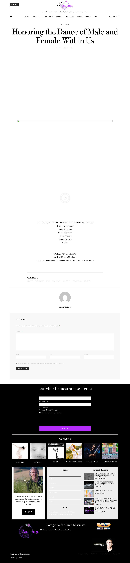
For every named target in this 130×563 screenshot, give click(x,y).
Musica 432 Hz (92, 461)
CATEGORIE (47, 16)
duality (30, 281)
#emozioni (67, 512)
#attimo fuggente (54, 512)
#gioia (73, 512)
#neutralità (68, 514)
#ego (62, 512)
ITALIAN (49, 410)
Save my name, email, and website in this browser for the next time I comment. (41, 363)
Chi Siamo (20, 462)
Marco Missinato (69, 48)
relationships (57, 281)
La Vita (56, 461)
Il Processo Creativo (74, 461)
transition (88, 281)
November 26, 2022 (100, 478)
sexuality (66, 281)
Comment (19, 331)
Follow (112, 16)
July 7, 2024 (98, 504)
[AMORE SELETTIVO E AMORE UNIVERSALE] (89, 493)
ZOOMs (67, 24)
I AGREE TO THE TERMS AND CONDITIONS (51, 413)
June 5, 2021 (59, 48)
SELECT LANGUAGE (44, 407)
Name (18, 354)
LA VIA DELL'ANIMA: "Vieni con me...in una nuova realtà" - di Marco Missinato (105, 508)
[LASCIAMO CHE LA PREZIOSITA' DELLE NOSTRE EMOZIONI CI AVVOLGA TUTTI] (89, 476)
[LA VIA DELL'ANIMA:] (89, 510)
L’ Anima (50, 530)
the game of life (77, 281)
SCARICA (88, 16)
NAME (41, 395)
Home (26, 16)
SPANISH (55, 410)
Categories (83, 554)
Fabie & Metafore (110, 461)
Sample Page (105, 554)
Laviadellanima (20, 554)
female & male (40, 281)
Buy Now (117, 554)
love (48, 281)
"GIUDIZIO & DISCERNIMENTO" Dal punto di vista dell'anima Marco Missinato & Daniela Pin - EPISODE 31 (106, 501)
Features (94, 554)
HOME (50, 474)
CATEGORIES (52, 483)
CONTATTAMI (69, 16)
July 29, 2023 (98, 486)
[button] (65, 198)
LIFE (62, 24)
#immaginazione (54, 514)
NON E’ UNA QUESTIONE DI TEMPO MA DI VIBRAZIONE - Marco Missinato (104, 483)
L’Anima (37, 462)
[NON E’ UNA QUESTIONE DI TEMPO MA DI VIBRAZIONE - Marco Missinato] (89, 485)
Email (52, 354)
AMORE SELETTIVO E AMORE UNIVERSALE (104, 491)
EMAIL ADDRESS (44, 401)
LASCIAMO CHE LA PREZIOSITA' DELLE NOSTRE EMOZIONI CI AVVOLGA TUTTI (105, 475)
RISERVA (51, 488)
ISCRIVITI (65, 428)
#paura (62, 514)
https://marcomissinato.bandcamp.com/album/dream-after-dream (65, 260)
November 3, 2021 (100, 512)
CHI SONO (35, 16)
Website (86, 354)
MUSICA (79, 16)
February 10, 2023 (100, 493)
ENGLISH (43, 410)
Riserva (59, 16)
